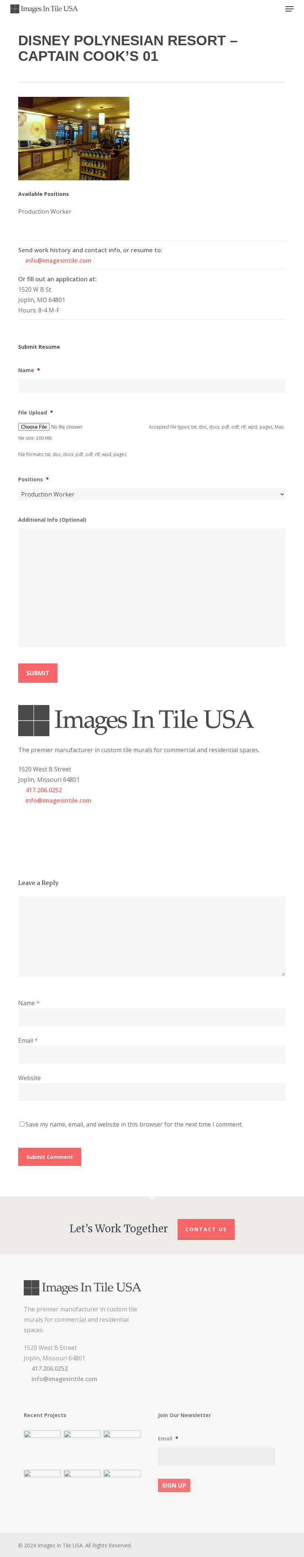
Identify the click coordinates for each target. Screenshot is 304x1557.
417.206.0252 (44, 790)
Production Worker (45, 211)
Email (28, 1040)
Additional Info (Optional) (52, 520)
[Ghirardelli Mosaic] (82, 1449)
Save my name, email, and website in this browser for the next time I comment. (134, 1124)
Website (29, 1078)
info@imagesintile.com (58, 260)
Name (29, 370)
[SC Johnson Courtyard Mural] (122, 1488)
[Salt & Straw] (122, 1449)
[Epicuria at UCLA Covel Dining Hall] (82, 1488)
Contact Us (206, 1229)
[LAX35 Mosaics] (42, 1449)
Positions (33, 479)
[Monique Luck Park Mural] (42, 1488)
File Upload (35, 412)
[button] (289, 9)
